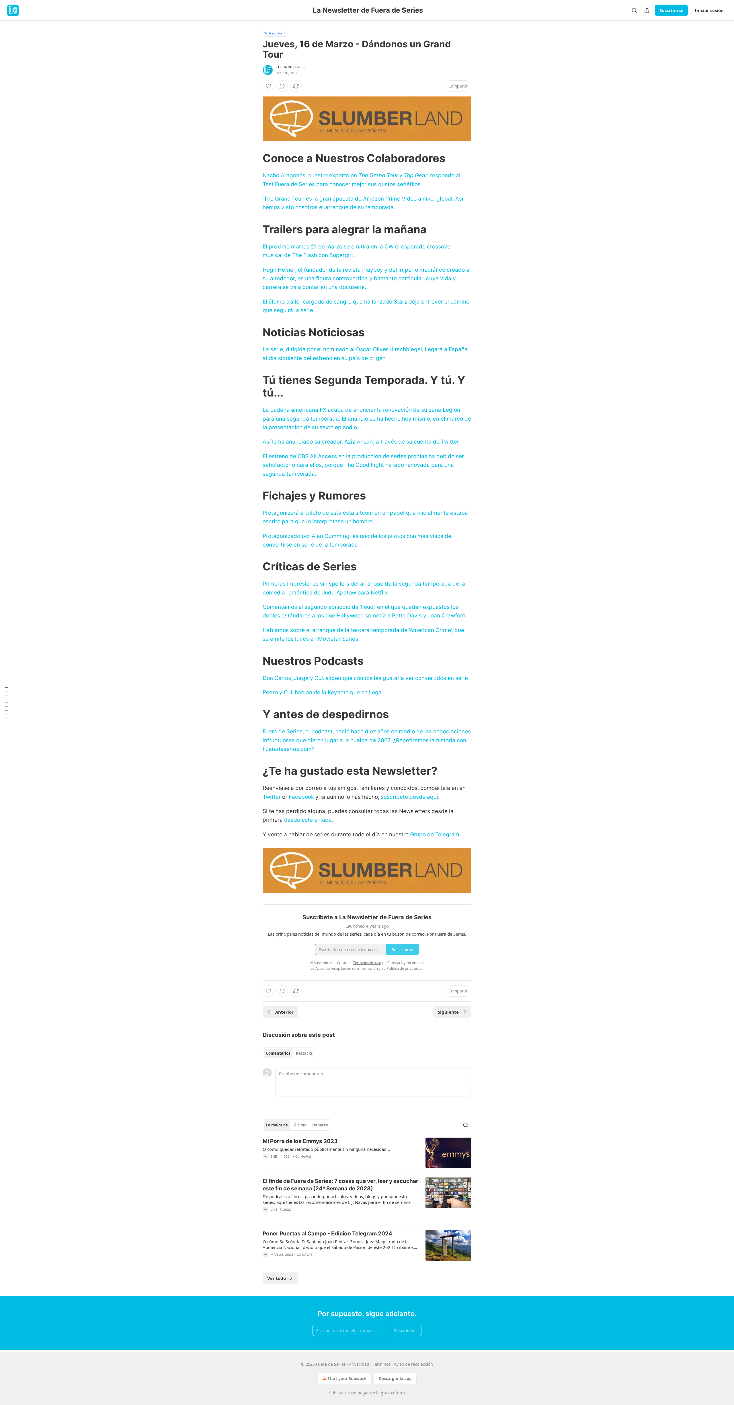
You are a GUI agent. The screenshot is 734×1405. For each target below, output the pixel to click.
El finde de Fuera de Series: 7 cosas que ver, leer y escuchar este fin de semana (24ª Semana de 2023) (340, 1185)
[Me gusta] (268, 86)
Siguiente (448, 1012)
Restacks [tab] (304, 1053)
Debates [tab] (320, 1125)
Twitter (272, 797)
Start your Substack (347, 1378)
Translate (275, 33)
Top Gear (415, 175)
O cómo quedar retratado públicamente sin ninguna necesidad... (326, 1149)
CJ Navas (303, 1157)
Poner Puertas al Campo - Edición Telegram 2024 (327, 1233)
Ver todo (276, 1278)
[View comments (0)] (282, 86)
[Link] (254, 158)
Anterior (284, 1012)
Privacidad (359, 1364)
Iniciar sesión (709, 10)
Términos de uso (367, 962)
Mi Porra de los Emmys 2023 (300, 1141)
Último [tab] (300, 1125)
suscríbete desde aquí (409, 797)
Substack (337, 1393)
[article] (367, 1153)
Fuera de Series (290, 67)
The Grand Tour (378, 175)
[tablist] (289, 1053)
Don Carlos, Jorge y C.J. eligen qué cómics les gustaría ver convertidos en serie (365, 678)
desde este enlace (307, 820)
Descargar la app (395, 1378)
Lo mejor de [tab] (277, 1125)
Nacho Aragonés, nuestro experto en (310, 175)
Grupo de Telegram (434, 834)
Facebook (301, 797)
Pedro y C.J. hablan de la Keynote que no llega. (323, 692)
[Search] (634, 10)
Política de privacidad (404, 968)
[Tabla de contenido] (6, 702)
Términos (382, 1364)
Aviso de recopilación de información (346, 968)
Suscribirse (671, 10)
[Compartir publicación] (647, 10)
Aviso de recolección (413, 1364)
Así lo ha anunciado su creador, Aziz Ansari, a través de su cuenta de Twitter (361, 441)
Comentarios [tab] (278, 1053)
